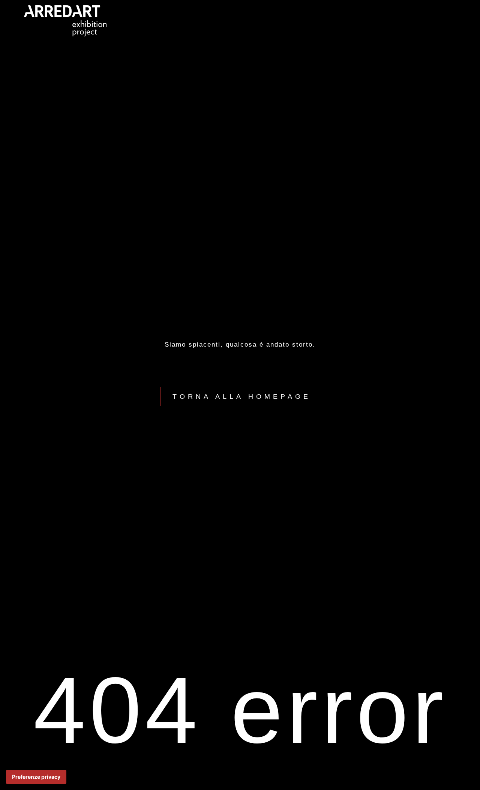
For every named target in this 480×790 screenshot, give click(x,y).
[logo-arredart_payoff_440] (65, 8)
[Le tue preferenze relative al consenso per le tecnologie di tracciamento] (36, 777)
